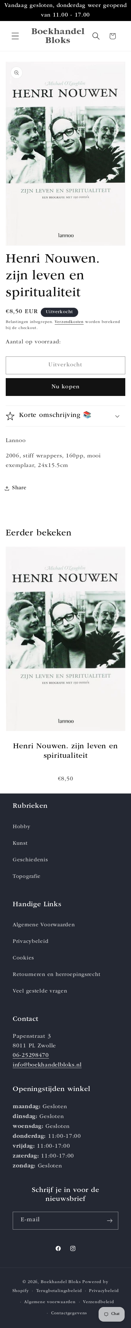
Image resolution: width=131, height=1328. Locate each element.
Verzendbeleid (98, 1302)
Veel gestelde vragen (40, 991)
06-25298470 (31, 1056)
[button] (15, 36)
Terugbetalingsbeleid (59, 1291)
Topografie (27, 876)
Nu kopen (66, 387)
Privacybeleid (30, 941)
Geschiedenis (30, 860)
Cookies (23, 958)
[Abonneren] (109, 1221)
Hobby (22, 827)
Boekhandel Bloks (61, 1282)
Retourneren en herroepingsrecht (56, 975)
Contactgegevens (69, 1313)
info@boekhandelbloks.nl (47, 1065)
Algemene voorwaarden (50, 1302)
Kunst (20, 843)
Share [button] (19, 488)
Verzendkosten (69, 322)
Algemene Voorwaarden (44, 925)
